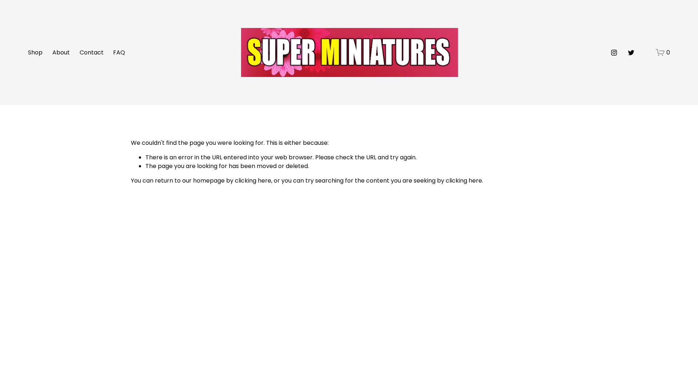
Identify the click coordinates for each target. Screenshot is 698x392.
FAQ (119, 52)
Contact (92, 52)
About (61, 52)
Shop (35, 52)
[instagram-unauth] (614, 52)
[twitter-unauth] (631, 52)
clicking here (253, 180)
